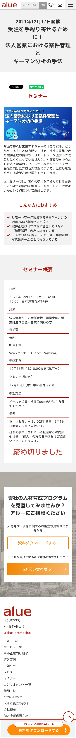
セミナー (10, 678)
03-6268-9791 (50, 5)
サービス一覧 (13, 647)
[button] (70, 4)
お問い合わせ (59, 5)
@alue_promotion (17, 632)
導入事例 (10, 659)
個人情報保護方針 (16, 715)
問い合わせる (40, 569)
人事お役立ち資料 (16, 703)
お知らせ (10, 665)
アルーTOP (11, 640)
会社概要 (10, 709)
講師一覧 (10, 690)
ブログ (8, 672)
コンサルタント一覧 (17, 684)
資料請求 (54, 5)
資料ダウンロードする (37, 543)
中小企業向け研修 (16, 653)
